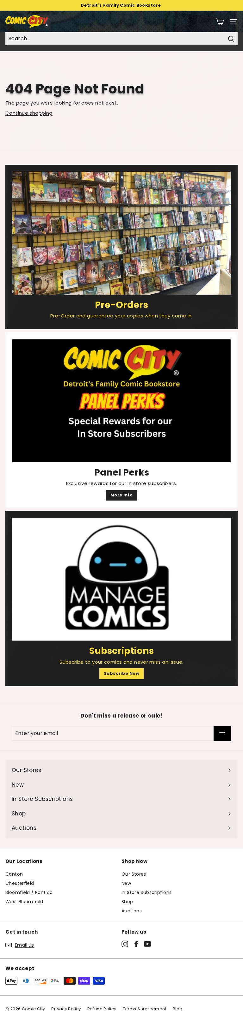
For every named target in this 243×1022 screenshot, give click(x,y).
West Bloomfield (24, 901)
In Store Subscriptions (146, 892)
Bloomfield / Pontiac (29, 892)
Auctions (132, 911)
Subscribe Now (121, 673)
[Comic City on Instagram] (125, 944)
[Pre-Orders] (121, 233)
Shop (127, 901)
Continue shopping (28, 113)
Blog (178, 1009)
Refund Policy (101, 1009)
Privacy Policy (66, 1009)
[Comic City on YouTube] (147, 944)
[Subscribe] (222, 733)
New (126, 883)
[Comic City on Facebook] (136, 944)
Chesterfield (19, 883)
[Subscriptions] (121, 579)
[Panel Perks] (121, 400)
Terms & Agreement (144, 1009)
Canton (14, 874)
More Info (121, 495)
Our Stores (134, 874)
